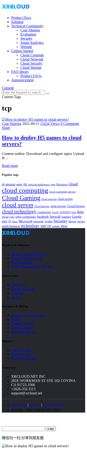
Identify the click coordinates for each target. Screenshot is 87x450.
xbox (64, 226)
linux (15, 221)
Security (26, 38)
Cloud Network (31, 59)
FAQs (15, 319)
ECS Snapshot (21, 262)
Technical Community (27, 26)
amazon (10, 184)
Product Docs (21, 18)
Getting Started (22, 51)
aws (53, 184)
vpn (43, 226)
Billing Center (21, 328)
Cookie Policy (53, 405)
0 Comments (70, 124)
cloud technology (19, 211)
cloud (73, 184)
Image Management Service (31, 267)
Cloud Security (31, 63)
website (56, 226)
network (38, 221)
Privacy (35, 405)
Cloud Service (41, 206)
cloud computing (25, 190)
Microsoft (25, 221)
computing (44, 212)
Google (76, 216)
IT (9, 221)
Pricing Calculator (24, 358)
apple (19, 184)
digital (5, 217)
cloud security (65, 199)
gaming (66, 216)
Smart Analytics (32, 43)
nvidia (49, 221)
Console (8, 88)
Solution (17, 22)
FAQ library (20, 72)
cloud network (49, 199)
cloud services (58, 206)
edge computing (26, 216)
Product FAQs (31, 76)
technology (30, 225)
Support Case (21, 354)
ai (3, 184)
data (80, 212)
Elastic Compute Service (29, 254)
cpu (73, 212)
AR (25, 184)
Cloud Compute (32, 55)
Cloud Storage (31, 67)
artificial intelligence (39, 184)
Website (26, 47)
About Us (18, 285)
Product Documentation (28, 315)
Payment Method (23, 332)
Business (62, 184)
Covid (55, 212)
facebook (43, 216)
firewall (55, 216)
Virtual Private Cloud (26, 258)
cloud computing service (62, 191)
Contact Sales (21, 350)
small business (11, 226)
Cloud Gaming (21, 197)
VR (49, 226)
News (15, 297)
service (81, 221)
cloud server (17, 205)
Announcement (22, 80)
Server (72, 221)
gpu (4, 221)
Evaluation (28, 34)
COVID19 (64, 212)
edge (12, 217)
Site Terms (19, 405)
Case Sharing (30, 30)
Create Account (22, 289)
